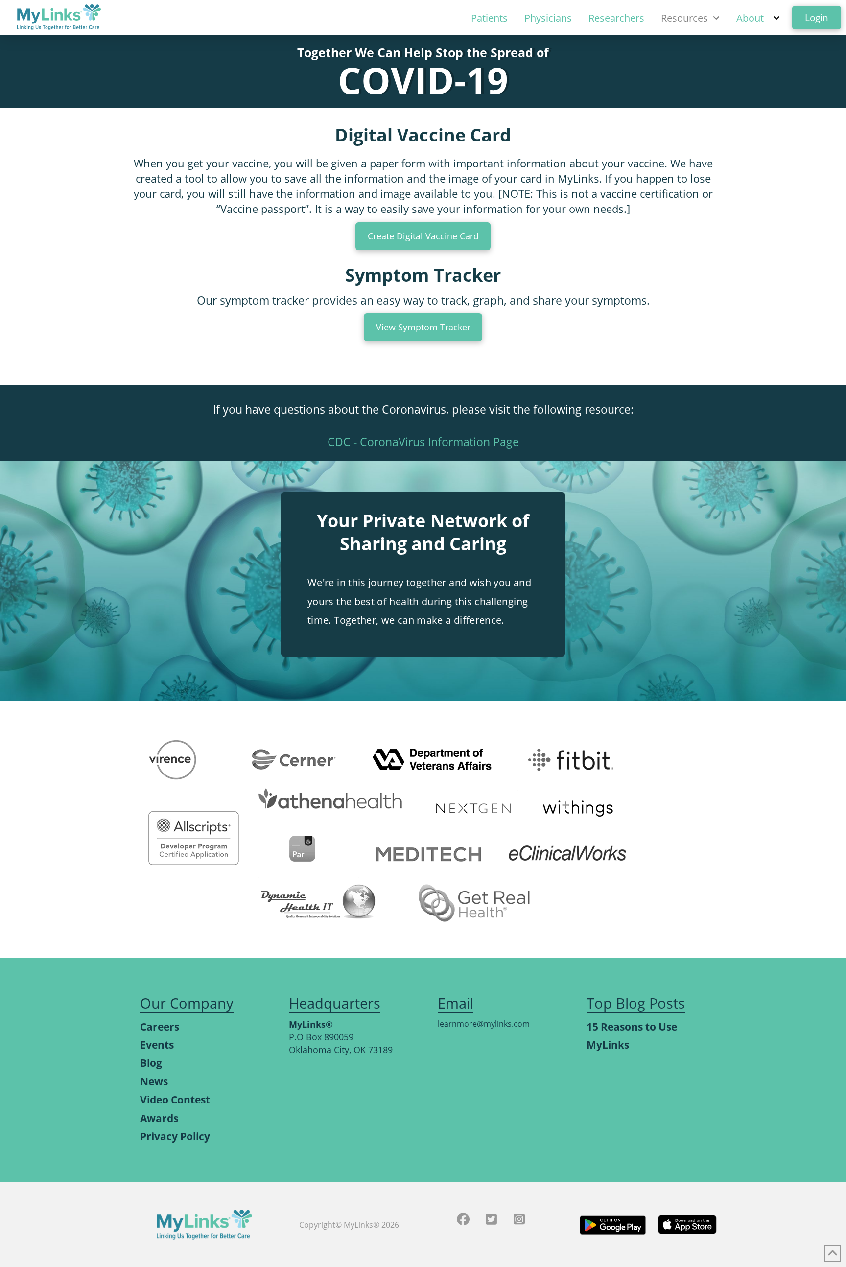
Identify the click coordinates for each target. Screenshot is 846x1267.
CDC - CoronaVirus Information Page (423, 441)
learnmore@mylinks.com (484, 1023)
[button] (423, 327)
